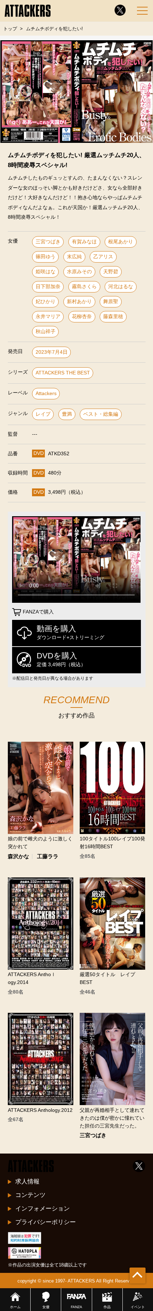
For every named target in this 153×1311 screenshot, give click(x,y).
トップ (10, 28)
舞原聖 (110, 301)
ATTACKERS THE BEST (63, 372)
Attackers (46, 393)
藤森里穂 (113, 316)
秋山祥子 (46, 331)
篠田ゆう (46, 256)
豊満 (67, 414)
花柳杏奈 (82, 316)
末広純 (74, 256)
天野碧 (110, 271)
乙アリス (103, 256)
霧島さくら (84, 286)
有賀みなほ (84, 241)
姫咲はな (46, 271)
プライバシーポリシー (45, 1222)
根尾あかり (120, 241)
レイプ (43, 414)
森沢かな (18, 856)
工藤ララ (47, 856)
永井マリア (48, 316)
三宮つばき (48, 241)
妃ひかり (46, 301)
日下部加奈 (48, 286)
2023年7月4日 (52, 352)
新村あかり (79, 301)
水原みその (79, 271)
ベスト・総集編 (100, 414)
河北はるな (120, 286)
